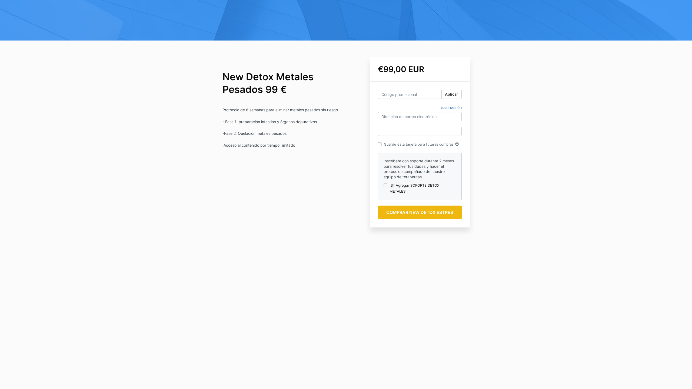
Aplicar (451, 94)
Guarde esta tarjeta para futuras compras (421, 144)
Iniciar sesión (450, 107)
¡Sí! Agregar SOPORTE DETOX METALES (414, 188)
